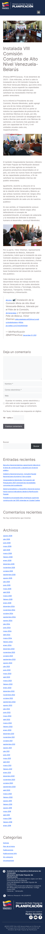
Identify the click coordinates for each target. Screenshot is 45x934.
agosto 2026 (7, 536)
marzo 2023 (7, 681)
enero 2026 (7, 560)
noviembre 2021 (9, 737)
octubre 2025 (8, 571)
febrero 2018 (7, 822)
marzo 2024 (7, 638)
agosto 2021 (7, 748)
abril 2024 (6, 635)
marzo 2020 (7, 794)
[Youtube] (35, 917)
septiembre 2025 (9, 575)
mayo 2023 (7, 674)
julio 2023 (6, 666)
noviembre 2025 (9, 568)
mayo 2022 (7, 716)
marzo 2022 (7, 723)
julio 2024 (6, 624)
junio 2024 (7, 628)
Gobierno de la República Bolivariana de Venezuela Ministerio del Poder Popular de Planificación (24, 874)
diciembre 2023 (8, 649)
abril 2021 (6, 762)
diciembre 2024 (9, 606)
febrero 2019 (7, 804)
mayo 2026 (7, 546)
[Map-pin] (40, 917)
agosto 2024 (7, 621)
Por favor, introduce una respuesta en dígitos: (22, 411)
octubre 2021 (7, 741)
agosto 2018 (7, 808)
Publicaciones (8, 850)
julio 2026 (6, 539)
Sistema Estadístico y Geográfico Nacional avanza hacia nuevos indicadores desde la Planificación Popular (21, 491)
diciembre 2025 (8, 564)
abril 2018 (6, 815)
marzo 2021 (7, 765)
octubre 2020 (8, 783)
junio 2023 (6, 670)
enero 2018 (7, 826)
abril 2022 (6, 720)
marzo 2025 (7, 596)
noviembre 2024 (9, 610)
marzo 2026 (7, 553)
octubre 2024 (8, 613)
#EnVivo (9, 300)
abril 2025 (6, 592)
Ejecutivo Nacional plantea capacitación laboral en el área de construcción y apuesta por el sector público (21, 467)
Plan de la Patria (9, 846)
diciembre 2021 (8, 734)
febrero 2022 (7, 727)
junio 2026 (7, 543)
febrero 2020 (8, 797)
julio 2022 (6, 709)
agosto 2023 (7, 663)
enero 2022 (7, 730)
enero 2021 (7, 773)
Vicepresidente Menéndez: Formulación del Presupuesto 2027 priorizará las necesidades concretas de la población (19, 482)
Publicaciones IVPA (10, 854)
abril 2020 (6, 790)
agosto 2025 (7, 578)
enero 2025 (7, 603)
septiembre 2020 (9, 787)
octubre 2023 (8, 656)
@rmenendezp (11, 313)
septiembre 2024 (9, 617)
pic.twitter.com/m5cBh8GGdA (17, 326)
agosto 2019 (7, 801)
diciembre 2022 (8, 691)
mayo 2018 (7, 811)
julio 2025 (6, 582)
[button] (38, 12)
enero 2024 (7, 645)
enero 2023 (7, 688)
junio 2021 (6, 755)
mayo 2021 (7, 758)
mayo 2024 (7, 631)
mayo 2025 (7, 589)
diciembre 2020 (9, 776)
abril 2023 (6, 677)
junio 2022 (6, 712)
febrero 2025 (7, 599)
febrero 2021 (7, 769)
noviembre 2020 (9, 780)
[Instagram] (31, 917)
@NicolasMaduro (21, 319)
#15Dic (20, 322)
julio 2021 (6, 751)
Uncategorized (8, 861)
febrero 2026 (8, 557)
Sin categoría (8, 857)
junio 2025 (6, 585)
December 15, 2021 (29, 335)
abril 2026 (6, 550)
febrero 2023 (7, 684)
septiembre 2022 (9, 702)
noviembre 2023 (9, 652)
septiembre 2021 (9, 744)
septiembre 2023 (9, 659)
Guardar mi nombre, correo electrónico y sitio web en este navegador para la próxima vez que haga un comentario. (22, 403)
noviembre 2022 (9, 695)
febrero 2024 (8, 642)
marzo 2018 (7, 818)
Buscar (6, 442)
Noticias (6, 843)
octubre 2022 (8, 698)
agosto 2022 (7, 705)
